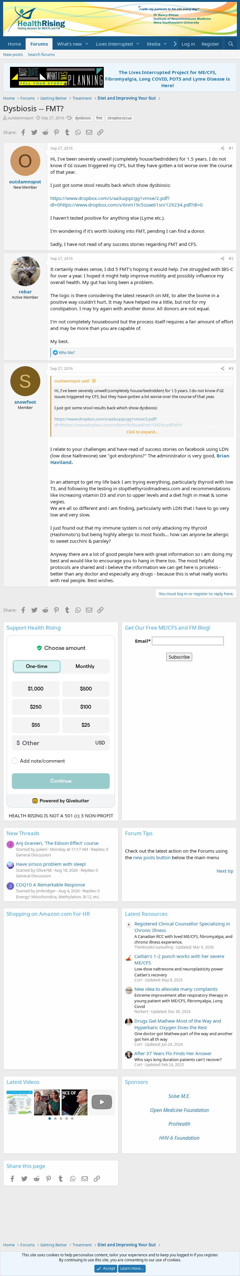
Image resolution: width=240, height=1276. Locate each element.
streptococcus (120, 118)
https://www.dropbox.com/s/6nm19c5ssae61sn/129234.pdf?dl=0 (131, 205)
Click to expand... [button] (142, 432)
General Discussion (33, 855)
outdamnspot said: (72, 381)
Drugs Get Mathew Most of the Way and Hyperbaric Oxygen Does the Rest (177, 1024)
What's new (69, 44)
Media (153, 44)
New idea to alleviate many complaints (176, 989)
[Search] (231, 44)
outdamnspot (20, 118)
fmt (99, 118)
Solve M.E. (179, 1096)
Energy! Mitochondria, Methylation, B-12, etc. (58, 897)
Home (14, 44)
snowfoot (25, 402)
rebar (25, 291)
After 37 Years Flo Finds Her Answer (173, 1053)
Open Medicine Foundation (179, 1110)
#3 (231, 368)
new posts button (152, 857)
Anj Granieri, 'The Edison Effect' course (57, 843)
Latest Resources (146, 913)
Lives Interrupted (114, 44)
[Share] (223, 148)
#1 (231, 148)
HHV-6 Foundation (179, 1137)
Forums (39, 44)
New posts (13, 54)
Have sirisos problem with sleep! (51, 864)
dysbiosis (83, 118)
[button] (86, 44)
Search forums (41, 54)
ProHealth (179, 1123)
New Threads (23, 833)
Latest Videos (23, 1081)
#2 (231, 258)
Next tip (225, 871)
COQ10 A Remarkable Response (50, 884)
